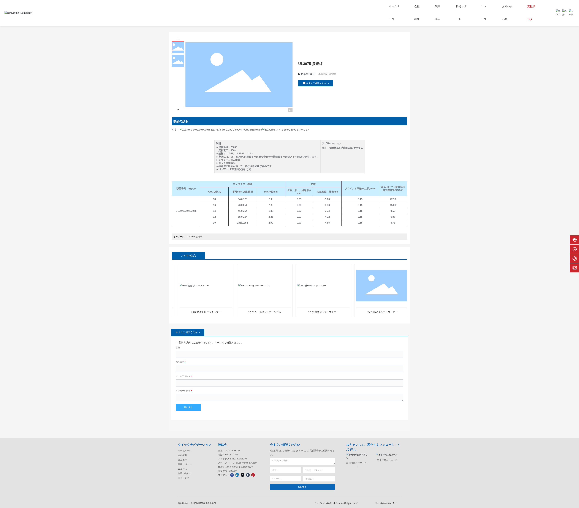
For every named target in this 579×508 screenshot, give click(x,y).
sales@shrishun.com (246, 462)
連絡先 (222, 444)
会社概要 (182, 455)
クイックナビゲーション (194, 444)
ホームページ (184, 450)
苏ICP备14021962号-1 (386, 503)
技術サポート (184, 464)
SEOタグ (353, 503)
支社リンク (183, 477)
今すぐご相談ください (285, 444)
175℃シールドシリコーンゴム (248, 312)
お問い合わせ (184, 473)
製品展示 (182, 459)
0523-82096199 (232, 450)
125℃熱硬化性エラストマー (307, 312)
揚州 (346, 503)
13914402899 (231, 454)
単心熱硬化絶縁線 (327, 74)
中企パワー (339, 503)
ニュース (182, 468)
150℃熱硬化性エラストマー (190, 312)
